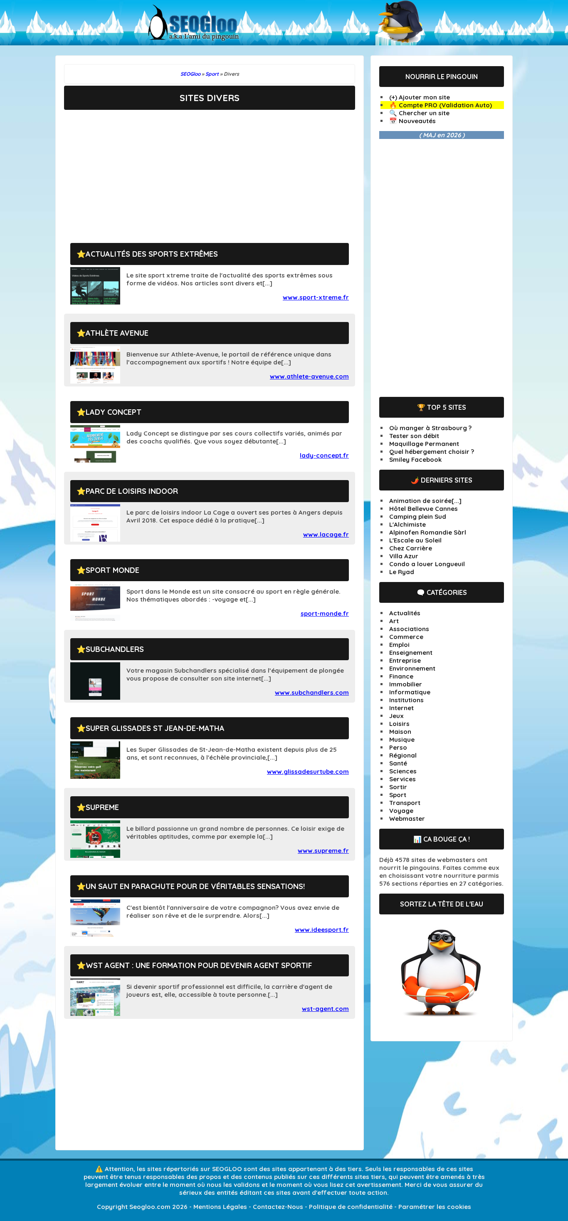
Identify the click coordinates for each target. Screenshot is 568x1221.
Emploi (399, 645)
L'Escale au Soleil (415, 540)
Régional (403, 755)
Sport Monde (112, 570)
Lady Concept (113, 412)
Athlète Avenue (117, 333)
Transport (404, 803)
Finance (401, 676)
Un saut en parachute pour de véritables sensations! (195, 886)
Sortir (398, 787)
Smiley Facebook (415, 459)
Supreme (102, 807)
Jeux (396, 716)
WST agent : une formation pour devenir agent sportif (199, 965)
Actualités (404, 613)
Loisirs (399, 724)
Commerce (406, 637)
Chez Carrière (410, 548)
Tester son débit (414, 436)
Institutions (406, 700)
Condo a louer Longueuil (427, 564)
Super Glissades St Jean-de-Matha (155, 728)
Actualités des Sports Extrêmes (152, 254)
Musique (402, 739)
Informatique (409, 692)
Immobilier (405, 684)
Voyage (401, 811)
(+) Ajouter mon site (419, 97)
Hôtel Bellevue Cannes (423, 509)
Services (402, 779)
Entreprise (405, 660)
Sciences (403, 771)
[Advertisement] (209, 170)
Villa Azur (403, 556)
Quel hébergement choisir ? (431, 452)
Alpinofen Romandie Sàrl (427, 532)
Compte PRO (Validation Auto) (445, 105)
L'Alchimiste (407, 524)
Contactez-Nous (278, 1207)
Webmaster (407, 818)
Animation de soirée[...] (425, 501)
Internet (401, 708)
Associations (409, 629)
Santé (398, 763)
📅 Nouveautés (412, 121)
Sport (397, 795)
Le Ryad (401, 572)
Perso (398, 747)
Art (394, 621)
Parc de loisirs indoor (132, 491)
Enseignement (410, 652)
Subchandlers (115, 649)
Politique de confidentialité (351, 1207)
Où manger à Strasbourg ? (430, 428)
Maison (400, 732)
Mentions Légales (220, 1207)
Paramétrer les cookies (434, 1207)
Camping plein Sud (417, 516)
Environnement (412, 668)
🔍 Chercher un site (419, 113)
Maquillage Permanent (424, 444)
